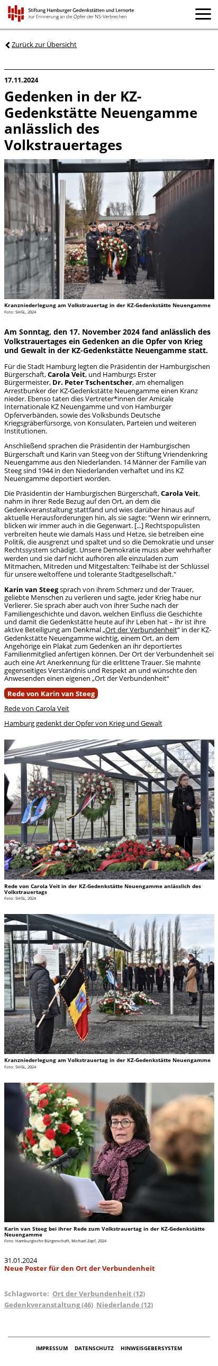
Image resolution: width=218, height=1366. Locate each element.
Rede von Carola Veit (36, 708)
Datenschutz (95, 1348)
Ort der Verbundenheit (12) (98, 1293)
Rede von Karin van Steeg (51, 693)
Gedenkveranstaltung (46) (48, 1304)
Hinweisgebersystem (151, 1348)
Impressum (52, 1348)
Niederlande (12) (124, 1304)
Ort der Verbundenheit (141, 629)
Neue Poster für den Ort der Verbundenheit (79, 1268)
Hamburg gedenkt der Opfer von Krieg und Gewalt (83, 723)
